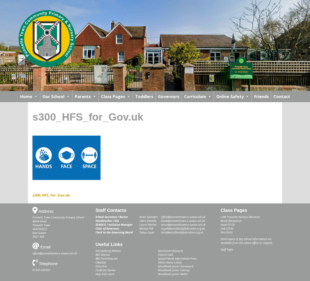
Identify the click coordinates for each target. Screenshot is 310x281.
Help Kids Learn (105, 274)
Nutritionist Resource (170, 251)
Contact (281, 96)
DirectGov (101, 266)
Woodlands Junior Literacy (174, 270)
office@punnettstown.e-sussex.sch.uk (54, 253)
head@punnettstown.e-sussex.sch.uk (183, 221)
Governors (168, 96)
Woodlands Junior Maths (173, 274)
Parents (83, 96)
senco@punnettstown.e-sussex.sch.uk (183, 225)
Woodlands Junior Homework (175, 266)
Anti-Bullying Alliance (108, 251)
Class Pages (113, 96)
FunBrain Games (106, 270)
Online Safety (230, 96)
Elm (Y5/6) (226, 232)
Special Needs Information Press (177, 259)
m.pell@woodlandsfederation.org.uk (183, 228)
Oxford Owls (165, 255)
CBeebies (101, 262)
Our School (53, 96)
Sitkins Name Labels (170, 262)
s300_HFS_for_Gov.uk (51, 195)
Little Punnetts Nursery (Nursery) (240, 217)
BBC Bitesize (103, 255)
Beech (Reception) (231, 221)
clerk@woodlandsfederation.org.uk (182, 232)
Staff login (227, 249)
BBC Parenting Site (107, 259)
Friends (261, 96)
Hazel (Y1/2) (228, 225)
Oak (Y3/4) (227, 228)
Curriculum (195, 96)
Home (26, 96)
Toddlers (144, 96)
